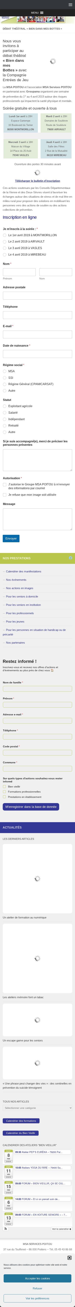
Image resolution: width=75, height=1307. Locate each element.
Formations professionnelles (24, 791)
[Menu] (70, 4)
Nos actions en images (19, 588)
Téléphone (10, 306)
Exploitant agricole (20, 406)
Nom (42, 278)
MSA (11, 371)
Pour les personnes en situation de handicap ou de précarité (34, 632)
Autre (11, 390)
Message (9, 504)
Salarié (13, 412)
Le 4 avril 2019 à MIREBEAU (27, 254)
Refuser (37, 1288)
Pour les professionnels (20, 613)
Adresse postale (14, 287)
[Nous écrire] (65, 557)
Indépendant (16, 419)
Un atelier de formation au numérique (24, 917)
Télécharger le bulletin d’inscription (37, 180)
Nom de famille (13, 682)
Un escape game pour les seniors (23, 1040)
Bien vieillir (14, 786)
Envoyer (11, 538)
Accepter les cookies (37, 1278)
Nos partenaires (15, 642)
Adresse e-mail (13, 714)
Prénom (7, 278)
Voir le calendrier (60, 1228)
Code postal (11, 746)
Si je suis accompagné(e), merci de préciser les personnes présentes (35, 443)
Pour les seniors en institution (23, 604)
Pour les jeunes (15, 621)
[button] (69, 1258)
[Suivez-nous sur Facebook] (70, 557)
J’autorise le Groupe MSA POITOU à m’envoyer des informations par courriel (39, 486)
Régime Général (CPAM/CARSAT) (30, 384)
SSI (10, 377)
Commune (10, 762)
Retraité (13, 425)
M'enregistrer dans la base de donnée (30, 807)
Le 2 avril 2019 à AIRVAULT (26, 241)
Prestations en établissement (24, 796)
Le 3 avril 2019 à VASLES (25, 248)
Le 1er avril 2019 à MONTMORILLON (32, 235)
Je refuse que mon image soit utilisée (32, 494)
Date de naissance (16, 345)
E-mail (8, 326)
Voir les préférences (37, 1298)
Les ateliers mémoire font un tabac (23, 997)
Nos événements (16, 579)
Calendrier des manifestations (23, 571)
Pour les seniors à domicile (22, 596)
